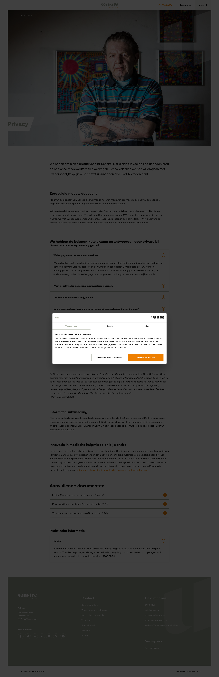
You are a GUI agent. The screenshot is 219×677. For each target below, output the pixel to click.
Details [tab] (109, 326)
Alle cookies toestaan (145, 357)
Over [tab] (147, 326)
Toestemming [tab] (71, 326)
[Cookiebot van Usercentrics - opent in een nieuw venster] (153, 318)
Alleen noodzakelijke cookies (109, 357)
